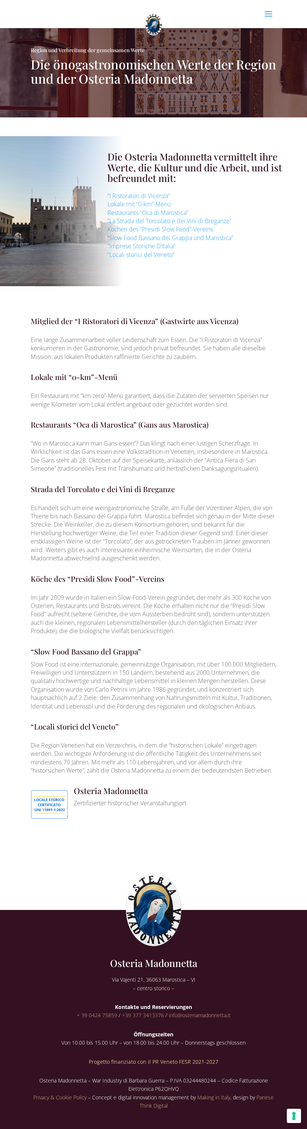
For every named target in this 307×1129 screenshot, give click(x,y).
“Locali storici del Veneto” (140, 255)
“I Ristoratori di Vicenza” (138, 196)
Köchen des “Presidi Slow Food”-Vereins (160, 229)
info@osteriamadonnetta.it (200, 1015)
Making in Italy (213, 1097)
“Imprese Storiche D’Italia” (141, 246)
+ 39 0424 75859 (97, 1015)
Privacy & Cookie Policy (59, 1097)
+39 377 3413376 (143, 1015)
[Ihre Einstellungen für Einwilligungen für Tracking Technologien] (294, 1116)
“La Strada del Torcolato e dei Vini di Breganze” (169, 221)
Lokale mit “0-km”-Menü (139, 204)
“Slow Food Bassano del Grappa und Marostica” (170, 238)
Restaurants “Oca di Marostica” (147, 213)
